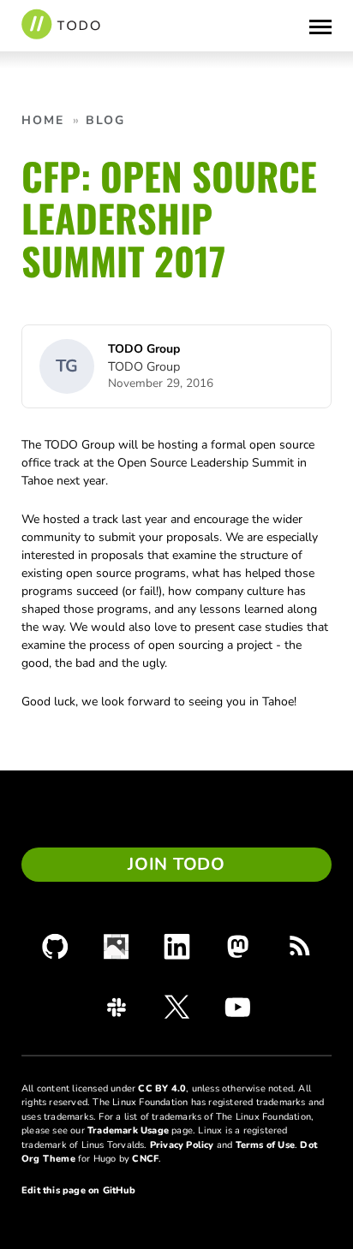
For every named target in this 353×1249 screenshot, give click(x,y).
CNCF (145, 1158)
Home (42, 120)
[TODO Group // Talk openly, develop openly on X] (177, 1006)
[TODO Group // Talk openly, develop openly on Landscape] (116, 946)
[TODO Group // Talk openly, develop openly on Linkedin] (177, 946)
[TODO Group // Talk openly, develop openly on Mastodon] (238, 946)
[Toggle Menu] (320, 25)
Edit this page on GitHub (78, 1190)
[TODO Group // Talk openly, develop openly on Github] (55, 946)
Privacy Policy (182, 1145)
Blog (105, 120)
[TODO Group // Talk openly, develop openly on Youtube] (238, 1006)
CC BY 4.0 (162, 1088)
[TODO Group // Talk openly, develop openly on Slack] (116, 1007)
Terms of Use (265, 1145)
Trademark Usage (128, 1130)
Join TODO (176, 864)
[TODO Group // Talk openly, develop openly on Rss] (298, 946)
